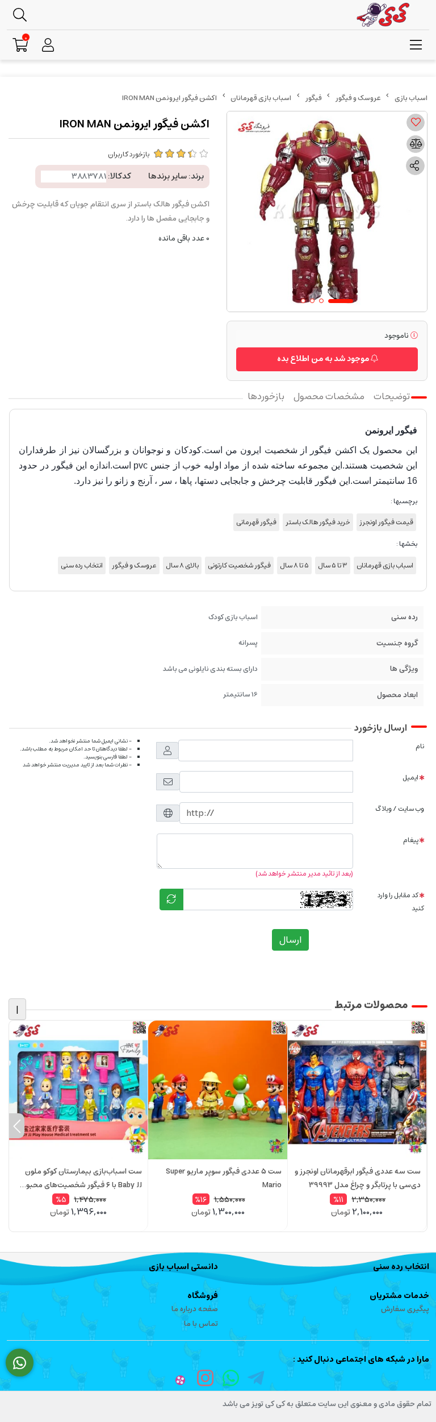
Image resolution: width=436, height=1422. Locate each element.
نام (420, 746)
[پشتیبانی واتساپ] (19, 1363)
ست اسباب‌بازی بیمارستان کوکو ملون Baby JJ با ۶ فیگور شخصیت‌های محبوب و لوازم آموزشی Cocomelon (80, 1178)
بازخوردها (266, 396)
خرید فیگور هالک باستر (318, 522)
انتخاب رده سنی (82, 565)
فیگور (313, 98)
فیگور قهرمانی (256, 522)
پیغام (410, 840)
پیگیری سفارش (405, 1309)
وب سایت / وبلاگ (399, 809)
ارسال (290, 940)
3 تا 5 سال (332, 565)
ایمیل (410, 777)
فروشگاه (202, 1296)
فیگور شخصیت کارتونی (239, 565)
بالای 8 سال (182, 565)
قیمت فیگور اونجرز (386, 522)
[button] (419, 1125)
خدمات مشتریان (399, 1296)
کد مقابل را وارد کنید (401, 901)
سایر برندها (167, 176)
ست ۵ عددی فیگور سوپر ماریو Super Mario (223, 1178)
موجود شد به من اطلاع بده (324, 359)
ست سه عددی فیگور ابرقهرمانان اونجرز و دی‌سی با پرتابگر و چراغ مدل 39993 (358, 1178)
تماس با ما (201, 1323)
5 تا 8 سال (294, 565)
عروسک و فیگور (358, 98)
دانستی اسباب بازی (183, 1267)
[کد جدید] (171, 899)
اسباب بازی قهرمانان (260, 98)
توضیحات (392, 396)
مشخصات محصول (329, 396)
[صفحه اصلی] (411, 98)
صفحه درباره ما (194, 1309)
